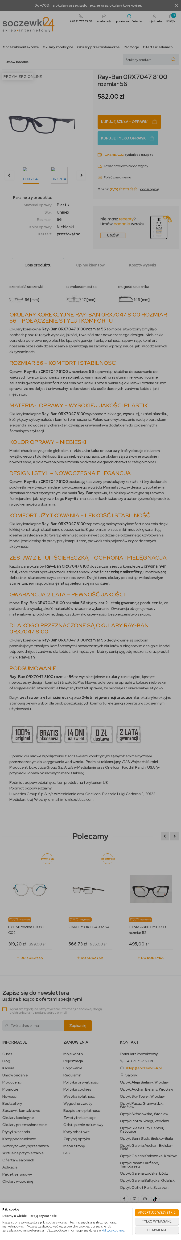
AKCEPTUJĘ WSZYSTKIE (157, 1212)
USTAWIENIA (156, 1230)
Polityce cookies (113, 1230)
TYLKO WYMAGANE (157, 1221)
